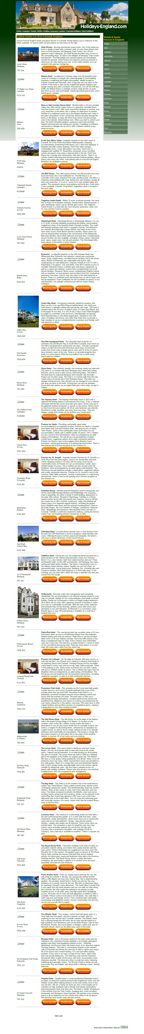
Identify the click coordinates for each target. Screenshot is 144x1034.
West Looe (107, 132)
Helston (106, 69)
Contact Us (124, 1027)
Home (18, 31)
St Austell (107, 107)
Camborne (107, 52)
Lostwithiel (107, 81)
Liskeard (107, 77)
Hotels (33, 31)
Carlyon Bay (108, 56)
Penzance (107, 94)
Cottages (26, 31)
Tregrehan (107, 123)
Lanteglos (107, 73)
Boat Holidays (88, 31)
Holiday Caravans (51, 31)
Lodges (62, 31)
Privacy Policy (108, 1027)
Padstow (107, 90)
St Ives (106, 111)
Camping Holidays (73, 31)
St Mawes (107, 115)
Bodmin (106, 43)
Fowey (106, 64)
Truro (106, 128)
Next (57, 1016)
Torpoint (107, 119)
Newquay (107, 86)
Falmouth (107, 60)
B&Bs (40, 31)
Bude (106, 48)
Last (61, 1016)
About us (117, 1027)
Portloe (106, 102)
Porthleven (107, 98)
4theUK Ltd (124, 1026)
